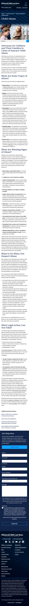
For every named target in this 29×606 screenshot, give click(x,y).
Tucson (3, 552)
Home (3, 13)
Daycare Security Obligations (8, 418)
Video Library (4, 571)
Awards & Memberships (20, 547)
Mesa (2, 549)
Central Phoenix (5, 554)
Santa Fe (3, 563)
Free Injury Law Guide (6, 569)
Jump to (3, 41)
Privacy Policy (11, 602)
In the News (17, 549)
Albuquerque (4, 561)
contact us (23, 403)
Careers (16, 554)
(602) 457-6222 (14, 447)
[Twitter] (9, 542)
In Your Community (19, 552)
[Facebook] (6, 542)
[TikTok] (20, 542)
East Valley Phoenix (6, 547)
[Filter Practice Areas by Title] (27, 41)
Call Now (18, 7)
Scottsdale (3, 556)
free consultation (13, 403)
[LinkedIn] (23, 542)
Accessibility (19, 602)
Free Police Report (5, 573)
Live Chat (25, 7)
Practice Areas (10, 13)
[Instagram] (13, 542)
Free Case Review (18, 538)
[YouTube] (16, 542)
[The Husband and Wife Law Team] (10, 3)
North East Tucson (5, 559)
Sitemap (3, 576)
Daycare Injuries (20, 13)
